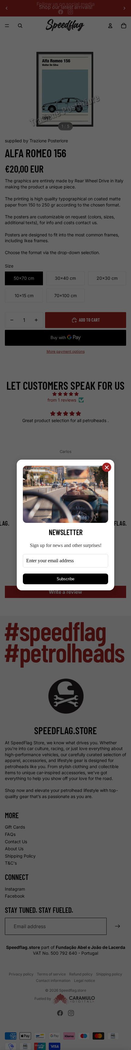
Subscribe (65, 579)
